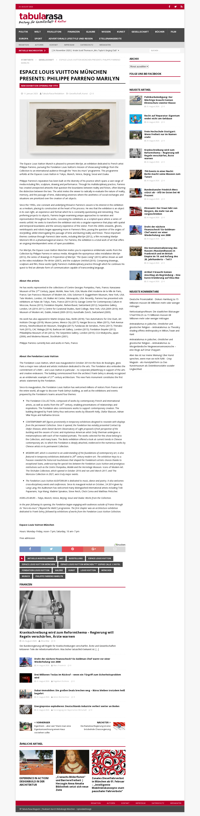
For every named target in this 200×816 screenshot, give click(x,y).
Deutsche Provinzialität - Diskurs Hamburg (151, 299)
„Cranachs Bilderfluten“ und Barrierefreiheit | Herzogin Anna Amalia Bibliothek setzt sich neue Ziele (72, 783)
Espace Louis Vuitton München (38, 564)
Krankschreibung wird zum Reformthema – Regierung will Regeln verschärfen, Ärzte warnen (67, 634)
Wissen (106, 31)
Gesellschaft (140, 31)
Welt (37, 31)
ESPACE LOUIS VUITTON (99, 558)
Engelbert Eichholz (61, 681)
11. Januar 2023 (31, 93)
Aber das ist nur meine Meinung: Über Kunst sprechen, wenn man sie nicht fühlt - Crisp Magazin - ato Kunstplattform (152, 359)
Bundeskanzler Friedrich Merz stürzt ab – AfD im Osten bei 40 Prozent (162, 192)
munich (26, 576)
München (106, 570)
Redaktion (24, 45)
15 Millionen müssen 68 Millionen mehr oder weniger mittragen (155, 303)
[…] (97, 649)
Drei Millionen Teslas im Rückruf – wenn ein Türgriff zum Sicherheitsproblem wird (77, 676)
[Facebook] (169, 6)
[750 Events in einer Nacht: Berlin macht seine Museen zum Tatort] (136, 174)
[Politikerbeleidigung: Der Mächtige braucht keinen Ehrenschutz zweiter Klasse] (136, 100)
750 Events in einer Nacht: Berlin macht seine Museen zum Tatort (162, 174)
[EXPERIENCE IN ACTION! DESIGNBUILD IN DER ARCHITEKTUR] (36, 762)
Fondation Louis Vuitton (35, 570)
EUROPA (23, 38)
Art (61, 558)
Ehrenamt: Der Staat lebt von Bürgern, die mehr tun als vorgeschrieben (160, 211)
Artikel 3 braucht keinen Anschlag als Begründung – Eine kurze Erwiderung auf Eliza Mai (162, 274)
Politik (23, 31)
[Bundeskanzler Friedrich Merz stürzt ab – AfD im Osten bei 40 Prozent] (136, 193)
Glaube (90, 31)
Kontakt (54, 45)
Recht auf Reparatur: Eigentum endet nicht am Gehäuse (162, 117)
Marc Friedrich (59, 665)
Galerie (59, 570)
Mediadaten (105, 45)
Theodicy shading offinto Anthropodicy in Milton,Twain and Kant (155, 331)
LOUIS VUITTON (88, 570)
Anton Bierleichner (61, 697)
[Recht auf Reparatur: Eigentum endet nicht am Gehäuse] (136, 119)
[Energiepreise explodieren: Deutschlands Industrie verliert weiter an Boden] (26, 709)
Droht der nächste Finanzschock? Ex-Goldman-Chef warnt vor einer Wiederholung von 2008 (72, 660)
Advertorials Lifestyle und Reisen (71, 38)
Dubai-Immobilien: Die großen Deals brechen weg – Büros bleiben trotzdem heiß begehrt (79, 692)
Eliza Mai (45, 640)
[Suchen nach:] (164, 50)
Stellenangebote (110, 38)
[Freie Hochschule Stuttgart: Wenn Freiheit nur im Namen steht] (136, 134)
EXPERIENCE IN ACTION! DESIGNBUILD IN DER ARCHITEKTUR (34, 781)
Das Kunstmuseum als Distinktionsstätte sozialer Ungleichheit (152, 366)
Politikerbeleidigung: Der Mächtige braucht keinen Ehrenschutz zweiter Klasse (160, 100)
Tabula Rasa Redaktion (53, 93)
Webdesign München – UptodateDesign (73, 809)
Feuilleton (54, 31)
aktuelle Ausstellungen (41, 558)
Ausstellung (76, 558)
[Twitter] (175, 6)
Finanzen (74, 31)
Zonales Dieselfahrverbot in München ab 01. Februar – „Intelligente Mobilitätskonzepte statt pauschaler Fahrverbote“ (108, 784)
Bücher (159, 31)
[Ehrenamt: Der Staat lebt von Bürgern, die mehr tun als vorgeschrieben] (136, 211)
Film (173, 31)
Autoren (39, 45)
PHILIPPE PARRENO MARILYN (49, 576)
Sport (38, 38)
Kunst (121, 31)
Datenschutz (86, 45)
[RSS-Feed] (181, 6)
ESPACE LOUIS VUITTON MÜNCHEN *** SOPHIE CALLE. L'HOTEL (90, 564)
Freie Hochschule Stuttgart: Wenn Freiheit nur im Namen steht (160, 134)
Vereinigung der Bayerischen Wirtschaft (70, 710)
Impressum (69, 45)
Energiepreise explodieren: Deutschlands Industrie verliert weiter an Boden (76, 706)
